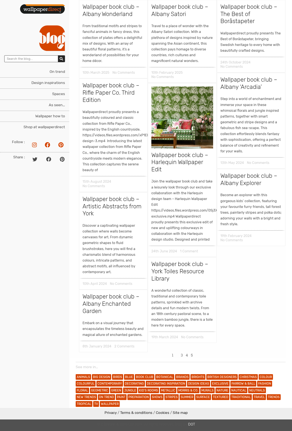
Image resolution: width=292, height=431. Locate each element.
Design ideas (198, 383)
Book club (144, 377)
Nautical (238, 390)
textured (220, 397)
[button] (35, 159)
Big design (101, 377)
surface (203, 397)
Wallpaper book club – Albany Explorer (248, 179)
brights (198, 377)
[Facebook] (47, 144)
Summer (187, 397)
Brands (182, 377)
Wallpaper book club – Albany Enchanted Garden (111, 303)
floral (82, 390)
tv (96, 404)
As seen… (57, 105)
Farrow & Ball (243, 383)
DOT (191, 424)
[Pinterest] (61, 144)
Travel (259, 397)
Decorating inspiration (166, 383)
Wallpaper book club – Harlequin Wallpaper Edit (179, 162)
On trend (57, 71)
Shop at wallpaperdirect (44, 127)
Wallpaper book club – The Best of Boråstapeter (248, 14)
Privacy (111, 412)
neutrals (257, 390)
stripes (171, 397)
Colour (266, 377)
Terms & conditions (136, 412)
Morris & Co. (188, 390)
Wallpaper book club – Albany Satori (179, 10)
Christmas (248, 377)
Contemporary (109, 383)
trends (274, 397)
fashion (264, 383)
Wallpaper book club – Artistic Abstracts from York (112, 206)
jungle (130, 390)
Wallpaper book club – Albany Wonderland (111, 10)
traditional (241, 397)
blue (129, 377)
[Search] (61, 59)
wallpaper (110, 404)
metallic (168, 390)
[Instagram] (34, 144)
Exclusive (220, 383)
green (116, 390)
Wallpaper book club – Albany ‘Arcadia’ (248, 83)
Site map (180, 412)
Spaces (58, 94)
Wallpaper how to (50, 116)
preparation (138, 397)
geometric (99, 390)
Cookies (162, 412)
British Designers (222, 377)
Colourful (85, 383)
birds (117, 377)
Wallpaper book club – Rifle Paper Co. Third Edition (111, 92)
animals (83, 377)
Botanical (164, 377)
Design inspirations (48, 83)
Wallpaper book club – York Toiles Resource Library (179, 271)
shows (157, 397)
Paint (121, 397)
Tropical (84, 404)
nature (222, 390)
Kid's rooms (148, 390)
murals (207, 390)
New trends (86, 397)
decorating (134, 383)
